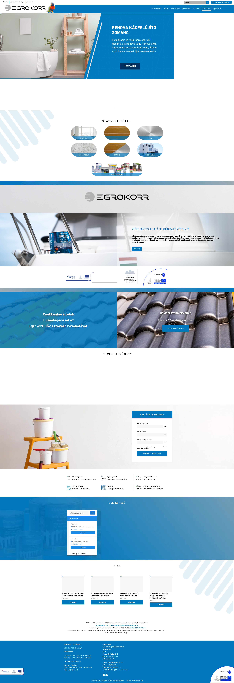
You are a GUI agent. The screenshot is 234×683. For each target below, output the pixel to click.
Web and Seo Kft (137, 680)
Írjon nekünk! (29, 2)
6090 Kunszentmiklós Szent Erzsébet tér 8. (78, 667)
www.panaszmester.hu (137, 628)
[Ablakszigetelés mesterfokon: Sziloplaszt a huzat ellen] (102, 584)
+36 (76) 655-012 (73, 670)
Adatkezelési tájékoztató (110, 656)
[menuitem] (156, 9)
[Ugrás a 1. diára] (114, 108)
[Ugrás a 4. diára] (120, 108)
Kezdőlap (5, 2)
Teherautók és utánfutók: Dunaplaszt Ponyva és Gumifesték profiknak (159, 595)
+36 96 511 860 (77, 529)
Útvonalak (83, 533)
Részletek (73, 602)
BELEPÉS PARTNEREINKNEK (221, 2)
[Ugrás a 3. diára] (118, 108)
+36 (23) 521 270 (111, 665)
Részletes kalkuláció (152, 453)
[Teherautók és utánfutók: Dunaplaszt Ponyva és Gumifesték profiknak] (161, 584)
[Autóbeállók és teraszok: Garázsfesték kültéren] (131, 584)
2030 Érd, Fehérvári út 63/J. (73, 648)
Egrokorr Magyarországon (17, 2)
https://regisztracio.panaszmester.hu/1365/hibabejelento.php (117, 625)
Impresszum (107, 644)
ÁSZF (104, 651)
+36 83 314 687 (77, 544)
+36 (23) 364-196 (76, 661)
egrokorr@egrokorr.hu (114, 667)
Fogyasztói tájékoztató (110, 654)
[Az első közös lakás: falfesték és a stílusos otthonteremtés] (73, 584)
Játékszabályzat (108, 659)
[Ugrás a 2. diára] (116, 108)
